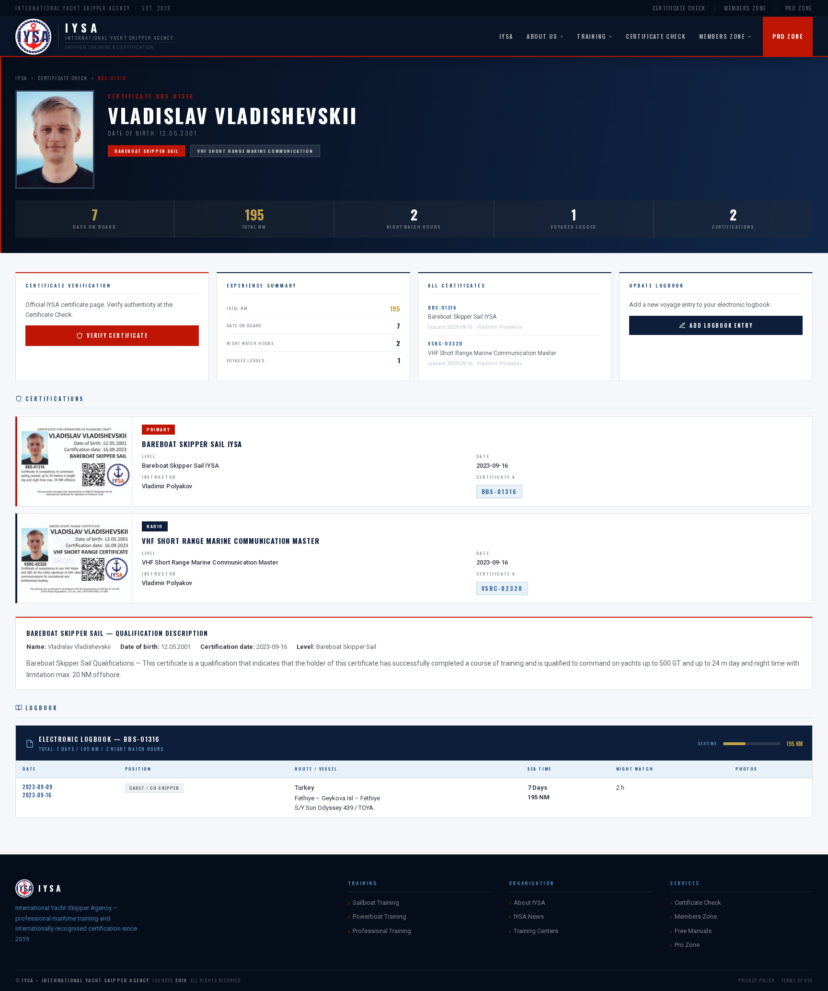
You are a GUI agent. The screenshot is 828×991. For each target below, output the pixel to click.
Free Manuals (693, 930)
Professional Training (382, 930)
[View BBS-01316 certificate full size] (74, 461)
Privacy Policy (756, 980)
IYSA (506, 36)
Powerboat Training (379, 916)
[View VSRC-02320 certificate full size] (74, 558)
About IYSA (529, 902)
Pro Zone (799, 8)
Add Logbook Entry (721, 325)
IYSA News (529, 916)
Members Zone (745, 8)
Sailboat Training (376, 902)
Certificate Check (679, 8)
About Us (542, 36)
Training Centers (536, 930)
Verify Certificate (117, 335)
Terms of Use (797, 980)
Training (591, 36)
